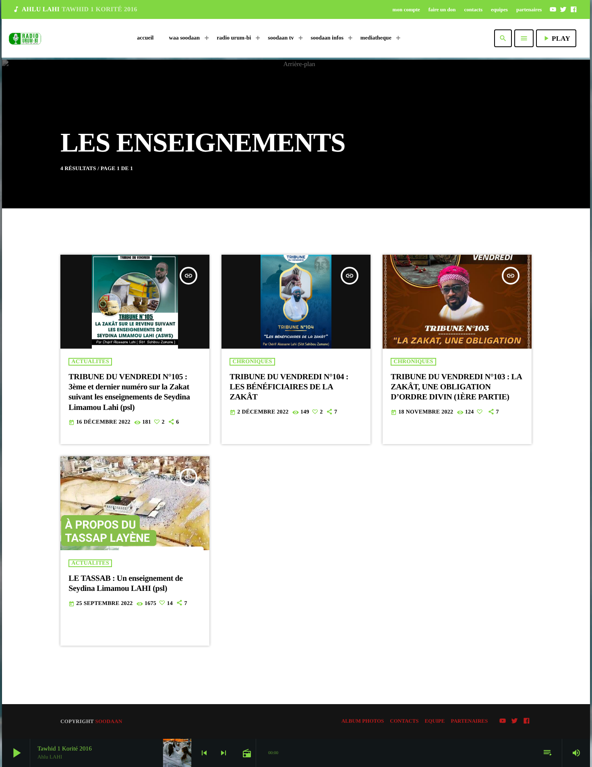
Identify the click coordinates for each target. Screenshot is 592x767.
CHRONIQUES (252, 362)
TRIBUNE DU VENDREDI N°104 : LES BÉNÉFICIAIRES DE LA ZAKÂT (289, 386)
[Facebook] (573, 9)
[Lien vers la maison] (25, 38)
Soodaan (108, 721)
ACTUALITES (90, 362)
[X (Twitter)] (563, 9)
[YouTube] (553, 9)
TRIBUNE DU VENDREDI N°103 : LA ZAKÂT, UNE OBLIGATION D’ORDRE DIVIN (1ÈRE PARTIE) (456, 386)
